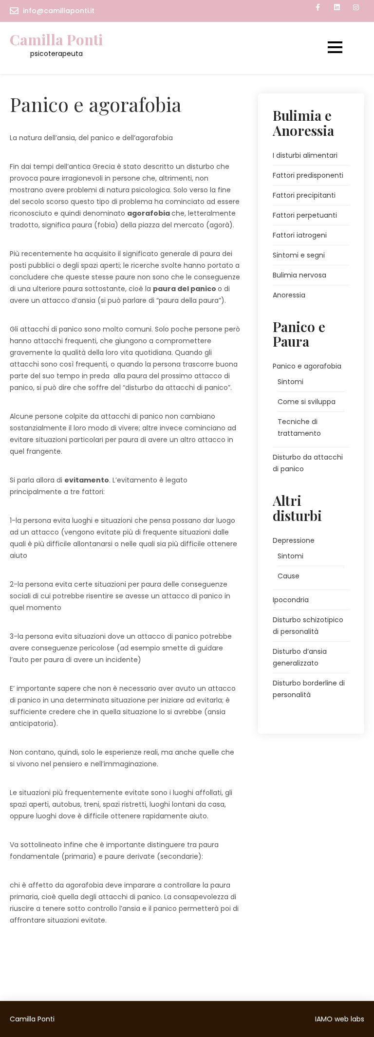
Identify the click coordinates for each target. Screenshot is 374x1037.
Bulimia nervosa (299, 275)
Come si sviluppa (307, 402)
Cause (288, 576)
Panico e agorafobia (307, 366)
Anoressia (289, 295)
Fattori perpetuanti (305, 215)
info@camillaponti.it (58, 11)
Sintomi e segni (299, 255)
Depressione (294, 540)
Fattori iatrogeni (300, 235)
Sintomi (290, 382)
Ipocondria (291, 600)
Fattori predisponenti (308, 175)
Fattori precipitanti (304, 195)
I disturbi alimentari (305, 155)
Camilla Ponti (56, 40)
